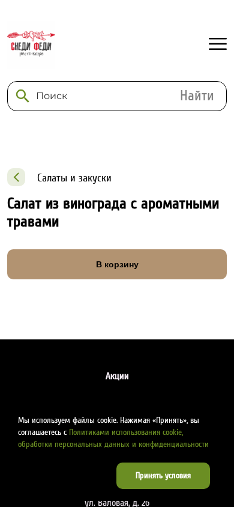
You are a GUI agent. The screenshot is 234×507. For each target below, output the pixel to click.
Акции (117, 376)
